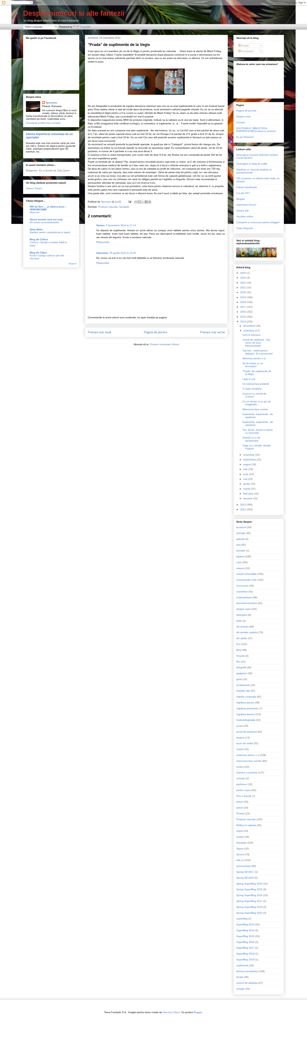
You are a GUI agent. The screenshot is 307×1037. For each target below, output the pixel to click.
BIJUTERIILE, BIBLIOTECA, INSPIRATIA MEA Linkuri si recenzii (256, 130)
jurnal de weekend (246, 731)
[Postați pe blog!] (139, 202)
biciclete (240, 550)
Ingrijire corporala (246, 696)
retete (239, 830)
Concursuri (242, 585)
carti (238, 562)
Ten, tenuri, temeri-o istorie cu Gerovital (258, 431)
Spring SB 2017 (245, 871)
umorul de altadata (246, 982)
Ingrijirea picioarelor (247, 708)
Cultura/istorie (244, 597)
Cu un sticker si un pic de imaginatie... (257, 403)
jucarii (239, 725)
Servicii (240, 854)
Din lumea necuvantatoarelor (44, 222)
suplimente (242, 965)
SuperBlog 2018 (245, 953)
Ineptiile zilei (243, 690)
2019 (243, 297)
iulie (245, 469)
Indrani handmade (246, 187)
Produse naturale (108, 206)
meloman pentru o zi (247, 755)
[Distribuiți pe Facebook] (146, 202)
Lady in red (249, 379)
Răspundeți (102, 242)
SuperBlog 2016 (245, 942)
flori (238, 661)
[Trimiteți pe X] (143, 202)
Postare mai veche (212, 332)
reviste (240, 836)
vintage (240, 988)
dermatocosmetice (246, 603)
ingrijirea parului (245, 702)
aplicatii (240, 539)
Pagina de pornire (155, 332)
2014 (243, 321)
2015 (243, 316)
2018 (243, 302)
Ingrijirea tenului (245, 714)
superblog (241, 918)
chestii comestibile (246, 573)
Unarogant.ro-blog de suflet (251, 163)
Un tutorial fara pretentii (256, 383)
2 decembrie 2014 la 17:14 (121, 225)
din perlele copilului (247, 632)
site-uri (240, 860)
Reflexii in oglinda (246, 825)
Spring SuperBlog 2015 (249, 889)
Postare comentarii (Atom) (164, 344)
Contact (240, 122)
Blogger (198, 1012)
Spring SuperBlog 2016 (249, 895)
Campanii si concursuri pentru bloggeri (258, 222)
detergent (241, 614)
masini (240, 749)
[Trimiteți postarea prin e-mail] (129, 201)
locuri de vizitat (244, 743)
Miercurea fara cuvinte (255, 409)
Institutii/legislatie (245, 720)
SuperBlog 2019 (245, 959)
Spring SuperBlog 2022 (249, 912)
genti (239, 679)
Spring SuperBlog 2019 (249, 907)
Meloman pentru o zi (254, 358)
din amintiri (242, 626)
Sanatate (124, 206)
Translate (85, 26)
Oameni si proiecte (246, 772)
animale (240, 533)
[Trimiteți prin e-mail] (136, 202)
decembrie (249, 325)
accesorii (241, 527)
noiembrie (249, 330)
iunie (246, 474)
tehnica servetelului (247, 971)
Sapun (240, 848)
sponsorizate (243, 866)
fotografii (241, 667)
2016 (243, 311)
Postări (245, 45)
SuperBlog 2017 (245, 947)
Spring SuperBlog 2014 (249, 883)
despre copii (243, 609)
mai (245, 479)
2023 (243, 277)
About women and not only (46, 219)
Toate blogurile (244, 228)
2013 (243, 504)
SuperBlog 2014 (245, 930)
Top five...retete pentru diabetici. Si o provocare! (258, 352)
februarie (248, 493)
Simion (100, 225)
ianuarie (248, 498)
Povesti (240, 813)
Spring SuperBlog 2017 (249, 901)
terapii (239, 977)
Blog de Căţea (38, 252)
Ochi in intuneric (252, 334)
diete (239, 620)
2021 (243, 287)
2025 (243, 272)
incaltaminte (243, 685)
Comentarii (247, 51)
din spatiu (241, 638)
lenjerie (240, 737)
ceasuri (240, 568)
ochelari (240, 778)
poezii (239, 807)
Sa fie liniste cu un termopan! (253, 365)
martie (247, 488)
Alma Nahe (36, 229)
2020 (243, 292)
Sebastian (102, 253)
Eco (238, 644)
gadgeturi (241, 673)
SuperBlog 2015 (245, 936)
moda (239, 766)
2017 (243, 306)
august (247, 464)
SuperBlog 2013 (245, 924)
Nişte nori (34, 212)
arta (238, 544)
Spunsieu (51, 102)
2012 (243, 509)
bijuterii (240, 556)
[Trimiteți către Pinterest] (149, 202)
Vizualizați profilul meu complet (43, 122)
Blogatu (240, 199)
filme (239, 650)
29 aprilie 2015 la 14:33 (122, 253)
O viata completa (252, 388)
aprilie (247, 483)
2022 (243, 282)
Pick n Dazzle (243, 796)
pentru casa (243, 790)
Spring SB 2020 (245, 877)
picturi (239, 801)
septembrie (250, 459)
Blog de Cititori (39, 239)
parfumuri (241, 784)
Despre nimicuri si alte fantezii (74, 13)
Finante (240, 655)
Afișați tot (72, 264)
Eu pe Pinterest (245, 137)
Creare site (242, 210)
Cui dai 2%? (243, 193)
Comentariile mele (246, 579)
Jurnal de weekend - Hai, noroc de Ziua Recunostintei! (257, 342)
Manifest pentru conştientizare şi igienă (50, 232)
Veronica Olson (171, 1012)
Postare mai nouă (99, 332)
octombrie (249, 454)
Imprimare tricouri (246, 204)
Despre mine (243, 116)
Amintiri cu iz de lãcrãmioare (251, 439)
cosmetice (242, 591)
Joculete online (244, 216)
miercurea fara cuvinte (249, 760)
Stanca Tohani (34, 188)
